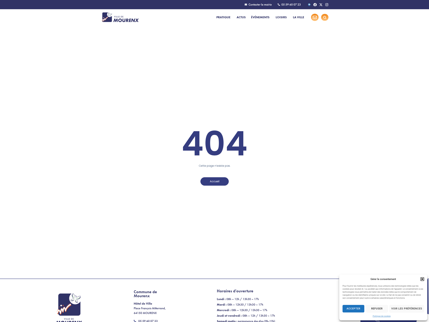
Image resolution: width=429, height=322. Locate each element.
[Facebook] (315, 4)
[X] (321, 4)
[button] (422, 279)
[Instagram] (326, 4)
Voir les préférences (406, 308)
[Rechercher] (324, 17)
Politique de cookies (382, 316)
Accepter (353, 308)
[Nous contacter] (315, 17)
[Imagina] (309, 4)
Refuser (377, 308)
